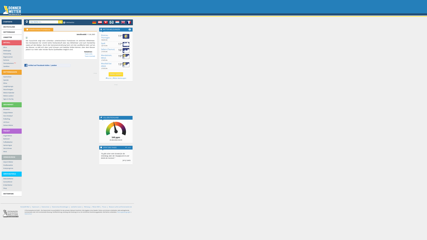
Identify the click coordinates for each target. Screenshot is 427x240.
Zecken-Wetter (8, 125)
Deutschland (9, 27)
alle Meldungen (120, 78)
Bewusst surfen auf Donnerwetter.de (120, 207)
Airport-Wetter (8, 162)
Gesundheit (8, 104)
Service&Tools (9, 174)
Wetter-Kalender (8, 93)
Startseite (7, 22)
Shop (5, 188)
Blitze (5, 47)
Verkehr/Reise (9, 157)
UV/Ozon (6, 122)
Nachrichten (7, 77)
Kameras (6, 60)
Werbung (87, 207)
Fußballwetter (8, 142)
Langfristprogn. (8, 86)
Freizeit (6, 131)
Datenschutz (45, 207)
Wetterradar (9, 32)
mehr (129, 147)
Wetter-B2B (96, 207)
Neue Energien (8, 89)
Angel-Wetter (7, 136)
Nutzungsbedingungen (123, 212)
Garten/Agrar (7, 145)
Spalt (103, 43)
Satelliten (6, 66)
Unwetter (7, 37)
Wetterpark (8, 194)
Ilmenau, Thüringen (105, 36)
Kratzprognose (8, 168)
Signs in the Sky (8, 99)
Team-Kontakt (90, 56)
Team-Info (88, 54)
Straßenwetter (8, 165)
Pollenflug (6, 119)
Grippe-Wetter (8, 113)
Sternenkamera (9, 63)
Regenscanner (8, 57)
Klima (5, 83)
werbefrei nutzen (76, 207)
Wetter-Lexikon (8, 96)
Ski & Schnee (7, 148)
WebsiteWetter (8, 179)
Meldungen (7, 51)
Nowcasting (7, 54)
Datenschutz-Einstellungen (60, 207)
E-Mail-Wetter (7, 185)
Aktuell (6, 42)
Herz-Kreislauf (8, 116)
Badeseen (6, 139)
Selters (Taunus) (108, 49)
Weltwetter (70, 22)
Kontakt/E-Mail (24, 207)
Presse (104, 207)
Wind (5, 152)
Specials (6, 80)
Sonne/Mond (7, 182)
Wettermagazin (10, 72)
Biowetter (6, 109)
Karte (109, 78)
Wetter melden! (116, 74)
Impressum (35, 207)
